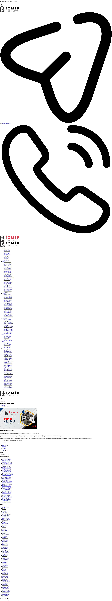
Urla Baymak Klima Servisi (6, 495)
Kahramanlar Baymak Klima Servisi (7, 487)
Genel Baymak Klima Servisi (6, 498)
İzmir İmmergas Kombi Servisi (8, 308)
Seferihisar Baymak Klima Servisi (6, 496)
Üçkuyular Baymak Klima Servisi (6, 491)
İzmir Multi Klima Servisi (7, 346)
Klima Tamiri (4, 524)
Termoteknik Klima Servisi (6, 564)
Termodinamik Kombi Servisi (6, 590)
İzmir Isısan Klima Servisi (7, 278)
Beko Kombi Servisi (5, 576)
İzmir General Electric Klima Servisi (9, 277)
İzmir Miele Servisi (6, 256)
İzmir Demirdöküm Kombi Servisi (8, 303)
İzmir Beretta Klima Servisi (7, 269)
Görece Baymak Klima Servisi (6, 477)
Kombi (3, 334)
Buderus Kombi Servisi (5, 578)
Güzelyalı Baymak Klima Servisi (6, 483)
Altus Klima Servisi (5, 540)
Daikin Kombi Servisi (5, 579)
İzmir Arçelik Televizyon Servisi (8, 323)
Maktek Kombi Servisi (5, 587)
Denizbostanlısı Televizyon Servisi (8, 361)
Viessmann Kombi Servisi (5, 593)
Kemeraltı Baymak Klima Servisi (6, 488)
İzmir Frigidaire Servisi (7, 254)
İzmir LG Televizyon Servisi (8, 320)
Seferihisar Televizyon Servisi (8, 385)
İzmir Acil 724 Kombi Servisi (8, 340)
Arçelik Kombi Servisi (5, 573)
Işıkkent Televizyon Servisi (7, 373)
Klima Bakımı (4, 511)
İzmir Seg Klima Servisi (7, 286)
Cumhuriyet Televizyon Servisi (8, 359)
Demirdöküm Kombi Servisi (6, 581)
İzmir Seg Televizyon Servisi (8, 325)
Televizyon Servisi (4, 318)
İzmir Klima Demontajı (7, 345)
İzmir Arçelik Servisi (7, 250)
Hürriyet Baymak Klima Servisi (6, 486)
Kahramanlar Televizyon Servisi (8, 374)
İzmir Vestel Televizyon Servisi (8, 321)
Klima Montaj (4, 448)
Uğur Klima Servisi (4, 566)
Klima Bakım (4, 535)
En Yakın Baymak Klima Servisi (6, 502)
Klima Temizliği (4, 447)
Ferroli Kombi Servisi (5, 584)
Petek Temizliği (4, 532)
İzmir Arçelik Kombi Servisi (8, 295)
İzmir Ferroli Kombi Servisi (7, 306)
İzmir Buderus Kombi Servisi (8, 300)
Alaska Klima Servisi (5, 539)
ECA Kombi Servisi (5, 583)
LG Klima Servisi (4, 556)
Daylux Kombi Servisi (5, 580)
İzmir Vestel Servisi (6, 260)
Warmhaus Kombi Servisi (5, 594)
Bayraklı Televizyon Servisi (8, 356)
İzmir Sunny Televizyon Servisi (8, 326)
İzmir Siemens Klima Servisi (8, 287)
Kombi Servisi (4, 293)
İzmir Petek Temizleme (7, 337)
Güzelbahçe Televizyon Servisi (8, 369)
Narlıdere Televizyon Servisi (8, 379)
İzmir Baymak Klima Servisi (8, 267)
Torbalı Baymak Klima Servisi (6, 493)
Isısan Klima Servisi (5, 554)
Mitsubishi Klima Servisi (5, 557)
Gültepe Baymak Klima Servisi (6, 480)
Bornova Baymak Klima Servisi (6, 459)
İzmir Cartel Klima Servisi (7, 271)
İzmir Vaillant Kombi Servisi (8, 315)
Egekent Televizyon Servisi (7, 362)
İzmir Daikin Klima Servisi (7, 272)
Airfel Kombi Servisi (5, 571)
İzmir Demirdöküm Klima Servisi (8, 273)
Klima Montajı (4, 522)
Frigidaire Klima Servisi (5, 552)
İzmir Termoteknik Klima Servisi (8, 288)
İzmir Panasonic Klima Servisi (8, 282)
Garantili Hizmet (4, 517)
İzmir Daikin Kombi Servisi (8, 302)
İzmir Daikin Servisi (6, 253)
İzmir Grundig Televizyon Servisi (8, 330)
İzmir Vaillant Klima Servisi (8, 291)
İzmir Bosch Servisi (6, 252)
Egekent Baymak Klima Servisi (6, 475)
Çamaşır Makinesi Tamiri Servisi (6, 514)
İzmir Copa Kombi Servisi (7, 301)
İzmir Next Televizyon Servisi (8, 333)
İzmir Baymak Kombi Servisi (8, 298)
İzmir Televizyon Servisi (7, 319)
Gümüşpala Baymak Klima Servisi (7, 482)
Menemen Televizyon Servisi (8, 384)
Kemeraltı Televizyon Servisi (8, 376)
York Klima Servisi (4, 568)
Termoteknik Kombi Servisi (6, 591)
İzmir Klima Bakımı (6, 342)
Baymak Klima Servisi (5, 445)
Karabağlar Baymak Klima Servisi (7, 462)
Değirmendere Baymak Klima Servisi (7, 473)
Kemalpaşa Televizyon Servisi (8, 387)
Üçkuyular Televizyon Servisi (8, 381)
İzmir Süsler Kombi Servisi (7, 312)
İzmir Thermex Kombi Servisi (8, 314)
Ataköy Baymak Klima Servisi (6, 469)
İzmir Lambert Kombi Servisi (8, 309)
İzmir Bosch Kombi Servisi (7, 299)
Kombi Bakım (4, 570)
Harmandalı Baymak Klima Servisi (7, 484)
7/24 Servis (3, 508)
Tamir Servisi (4, 510)
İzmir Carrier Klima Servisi (7, 270)
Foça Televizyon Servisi (7, 364)
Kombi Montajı (4, 529)
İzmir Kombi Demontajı (7, 339)
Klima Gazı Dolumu (5, 523)
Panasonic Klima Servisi (5, 558)
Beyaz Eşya (3, 248)
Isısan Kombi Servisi (5, 585)
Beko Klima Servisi (5, 544)
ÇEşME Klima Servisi (5, 596)
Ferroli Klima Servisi (5, 551)
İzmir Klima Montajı (6, 343)
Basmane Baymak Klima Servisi (6, 470)
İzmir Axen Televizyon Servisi (8, 324)
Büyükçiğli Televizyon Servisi (8, 358)
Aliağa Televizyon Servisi (7, 351)
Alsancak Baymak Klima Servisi (6, 468)
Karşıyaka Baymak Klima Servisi (6, 464)
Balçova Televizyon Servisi (7, 354)
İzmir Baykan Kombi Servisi (8, 297)
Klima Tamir (4, 446)
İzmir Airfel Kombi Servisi (7, 294)
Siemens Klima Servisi (5, 563)
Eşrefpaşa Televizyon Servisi (8, 363)
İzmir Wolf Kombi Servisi (7, 317)
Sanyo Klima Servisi (5, 561)
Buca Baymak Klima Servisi (6, 460)
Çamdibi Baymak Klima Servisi (6, 472)
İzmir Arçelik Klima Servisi (7, 265)
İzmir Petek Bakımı (6, 338)
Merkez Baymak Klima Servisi (6, 499)
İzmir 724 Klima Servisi (7, 347)
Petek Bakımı (4, 533)
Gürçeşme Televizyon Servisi (8, 368)
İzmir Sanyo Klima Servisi (7, 285)
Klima (3, 341)
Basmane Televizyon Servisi (8, 355)
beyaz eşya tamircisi (5, 520)
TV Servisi (3, 526)
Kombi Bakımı (4, 528)
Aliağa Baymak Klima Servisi (6, 466)
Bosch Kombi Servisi (5, 577)
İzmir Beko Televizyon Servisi (8, 322)
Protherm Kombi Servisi (5, 588)
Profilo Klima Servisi (5, 559)
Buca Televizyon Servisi (7, 357)
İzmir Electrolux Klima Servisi (8, 274)
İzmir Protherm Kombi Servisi (8, 310)
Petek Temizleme (4, 512)
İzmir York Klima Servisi (7, 292)
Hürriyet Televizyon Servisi (7, 372)
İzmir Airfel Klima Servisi (7, 262)
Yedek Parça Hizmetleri (5, 515)
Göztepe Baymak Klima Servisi (6, 478)
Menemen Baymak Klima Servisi (6, 492)
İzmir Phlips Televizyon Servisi (8, 327)
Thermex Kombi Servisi (5, 592)
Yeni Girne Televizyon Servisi (8, 382)
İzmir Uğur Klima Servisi (7, 290)
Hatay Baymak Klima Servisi (6, 485)
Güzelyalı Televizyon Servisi (8, 370)
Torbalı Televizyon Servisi (7, 386)
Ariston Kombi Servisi (5, 574)
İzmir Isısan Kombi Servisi (7, 307)
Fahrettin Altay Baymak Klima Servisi (7, 476)
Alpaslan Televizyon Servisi (8, 352)
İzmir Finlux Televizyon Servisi (8, 328)
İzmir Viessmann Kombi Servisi (8, 316)
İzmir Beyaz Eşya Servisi (5, 518)
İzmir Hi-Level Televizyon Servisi (8, 329)
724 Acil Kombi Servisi (5, 534)
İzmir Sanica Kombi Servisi (7, 311)
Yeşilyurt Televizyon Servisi (8, 383)
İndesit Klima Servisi (5, 555)
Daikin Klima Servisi (5, 548)
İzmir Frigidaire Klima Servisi (8, 276)
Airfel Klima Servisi (5, 538)
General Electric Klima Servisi (6, 553)
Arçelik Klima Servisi (5, 541)
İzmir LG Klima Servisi (7, 280)
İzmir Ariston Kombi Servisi (8, 296)
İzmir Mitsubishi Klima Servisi (8, 281)
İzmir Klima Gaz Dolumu (7, 344)
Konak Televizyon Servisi (7, 377)
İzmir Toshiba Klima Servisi (8, 289)
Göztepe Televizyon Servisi (7, 366)
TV (2, 348)
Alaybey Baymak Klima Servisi (6, 465)
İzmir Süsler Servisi (6, 259)
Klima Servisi (4, 261)
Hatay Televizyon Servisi (7, 371)
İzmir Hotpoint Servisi (7, 255)
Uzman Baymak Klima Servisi (6, 494)
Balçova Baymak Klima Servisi (6, 458)
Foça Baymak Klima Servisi (6, 489)
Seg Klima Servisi (4, 562)
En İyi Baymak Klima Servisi (6, 501)
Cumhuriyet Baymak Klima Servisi (7, 481)
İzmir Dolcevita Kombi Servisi (8, 305)
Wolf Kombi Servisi (5, 595)
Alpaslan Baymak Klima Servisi (6, 467)
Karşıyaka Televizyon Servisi (8, 375)
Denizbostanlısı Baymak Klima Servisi (7, 474)
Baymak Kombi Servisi (5, 575)
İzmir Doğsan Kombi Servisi (8, 304)
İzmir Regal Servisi (6, 258)
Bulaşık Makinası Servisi (5, 507)
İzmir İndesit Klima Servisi (7, 279)
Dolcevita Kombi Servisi (5, 582)
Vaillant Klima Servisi (5, 567)
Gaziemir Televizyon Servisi (8, 365)
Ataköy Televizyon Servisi (7, 353)
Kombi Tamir (4, 569)
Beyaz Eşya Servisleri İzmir (6, 519)
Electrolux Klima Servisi (5, 550)
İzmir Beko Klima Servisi (7, 268)
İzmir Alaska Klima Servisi (7, 263)
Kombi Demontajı (4, 530)
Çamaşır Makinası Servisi (5, 506)
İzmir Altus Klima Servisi (7, 264)
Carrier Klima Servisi (5, 546)
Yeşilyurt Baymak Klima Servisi (6, 471)
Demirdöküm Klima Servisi (6, 549)
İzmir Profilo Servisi (6, 257)
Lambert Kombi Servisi (5, 586)
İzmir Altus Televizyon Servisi (8, 332)
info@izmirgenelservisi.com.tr (6, 123)
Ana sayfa (3, 405)
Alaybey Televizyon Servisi (8, 350)
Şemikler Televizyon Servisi (8, 380)
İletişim (3, 389)
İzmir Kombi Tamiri (6, 335)
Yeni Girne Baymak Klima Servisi (7, 463)
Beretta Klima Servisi (5, 545)
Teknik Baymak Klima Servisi (6, 500)
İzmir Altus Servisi (6, 249)
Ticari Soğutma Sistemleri (5, 516)
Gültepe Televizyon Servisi (7, 367)
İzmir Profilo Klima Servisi (7, 283)
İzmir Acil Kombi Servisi (7, 336)
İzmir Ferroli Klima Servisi (7, 275)
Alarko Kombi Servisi (5, 572)
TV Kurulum (4, 527)
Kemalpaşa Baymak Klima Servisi (7, 497)
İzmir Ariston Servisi (7, 251)
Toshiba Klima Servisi (5, 565)
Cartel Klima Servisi (5, 547)
